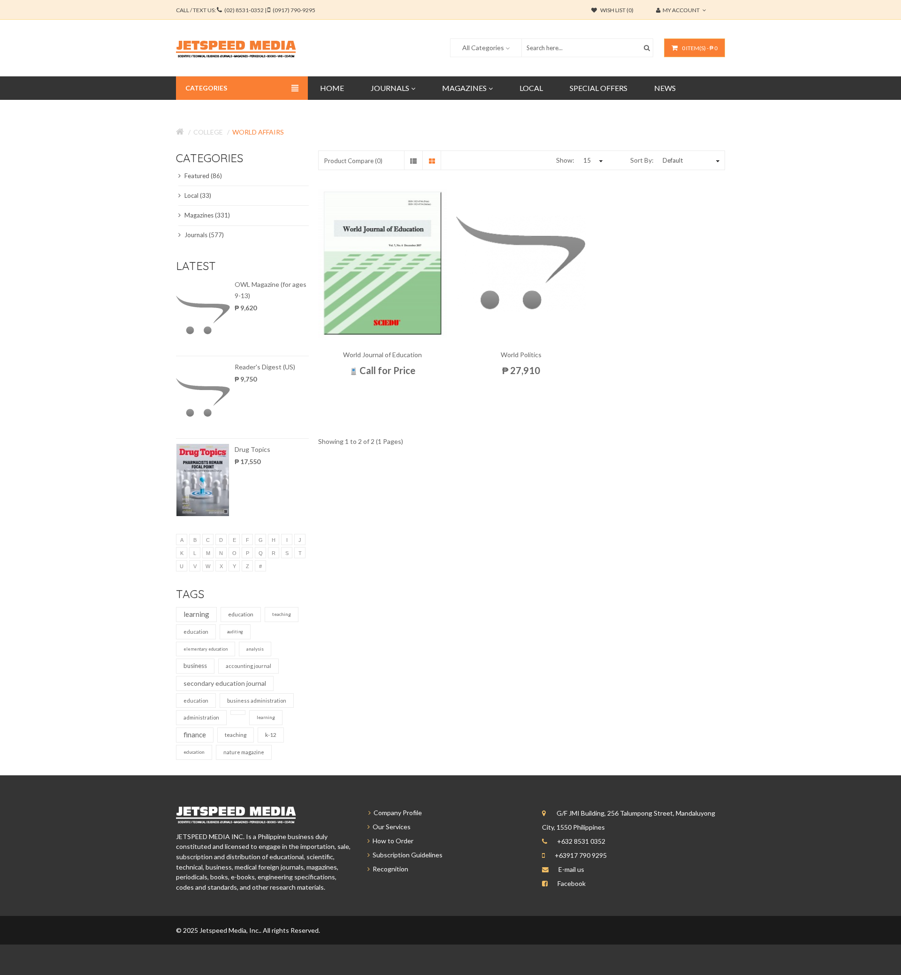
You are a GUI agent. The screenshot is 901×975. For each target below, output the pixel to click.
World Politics (521, 355)
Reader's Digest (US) (265, 367)
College (208, 132)
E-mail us (571, 869)
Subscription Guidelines (406, 855)
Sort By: (642, 160)
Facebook (571, 883)
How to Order (391, 841)
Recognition (389, 869)
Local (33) (197, 195)
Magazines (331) (206, 215)
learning (196, 614)
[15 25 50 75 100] (592, 160)
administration (201, 717)
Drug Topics (252, 449)
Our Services (390, 827)
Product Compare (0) (353, 161)
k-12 (270, 734)
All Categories (483, 48)
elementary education (205, 649)
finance (194, 734)
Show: (565, 160)
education (240, 614)
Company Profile (396, 813)
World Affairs (258, 132)
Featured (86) (202, 176)
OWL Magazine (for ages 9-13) (270, 290)
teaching (281, 614)
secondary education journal (224, 683)
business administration (256, 701)
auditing (235, 631)
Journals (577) (203, 235)
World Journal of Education (382, 355)
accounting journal (248, 666)
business (195, 665)
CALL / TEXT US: (245, 10)
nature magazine (243, 752)
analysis (255, 649)
